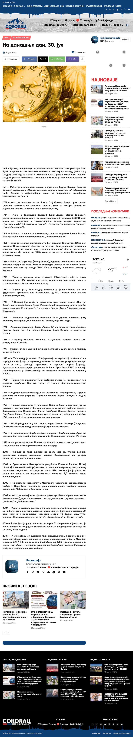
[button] (127, 25)
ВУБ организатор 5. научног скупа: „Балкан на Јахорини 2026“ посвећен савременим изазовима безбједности (44, 618)
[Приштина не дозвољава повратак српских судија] (97, 165)
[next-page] (8, 633)
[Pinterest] (43, 572)
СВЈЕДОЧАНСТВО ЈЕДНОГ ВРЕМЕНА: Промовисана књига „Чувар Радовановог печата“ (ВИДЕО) (116, 697)
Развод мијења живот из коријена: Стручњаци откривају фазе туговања (117, 190)
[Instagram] (110, 10)
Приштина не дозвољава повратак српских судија (117, 163)
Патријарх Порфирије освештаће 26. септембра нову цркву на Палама (15, 615)
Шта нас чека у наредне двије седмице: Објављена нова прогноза (117, 149)
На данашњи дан (21, 38)
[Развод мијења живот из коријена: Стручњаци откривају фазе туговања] (97, 191)
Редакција (33, 560)
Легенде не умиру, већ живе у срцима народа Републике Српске (116, 176)
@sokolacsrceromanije (110, 38)
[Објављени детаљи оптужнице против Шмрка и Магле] (73, 600)
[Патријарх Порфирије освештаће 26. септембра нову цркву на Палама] (16, 600)
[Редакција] (14, 566)
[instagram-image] (97, 52)
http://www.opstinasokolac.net (41, 564)
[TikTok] (121, 10)
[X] (125, 10)
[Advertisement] (44, 146)
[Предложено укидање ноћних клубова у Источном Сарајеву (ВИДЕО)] (52, 680)
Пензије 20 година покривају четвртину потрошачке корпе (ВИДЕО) (115, 134)
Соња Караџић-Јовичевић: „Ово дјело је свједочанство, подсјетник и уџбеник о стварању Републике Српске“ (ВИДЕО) (117, 681)
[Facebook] (106, 10)
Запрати (125, 39)
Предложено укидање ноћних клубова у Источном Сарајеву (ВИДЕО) (73, 679)
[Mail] (38, 572)
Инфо (6, 38)
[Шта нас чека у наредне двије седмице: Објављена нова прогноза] (97, 149)
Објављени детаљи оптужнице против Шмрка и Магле (70, 614)
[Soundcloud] (113, 10)
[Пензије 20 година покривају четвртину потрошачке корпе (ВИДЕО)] (97, 134)
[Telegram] (117, 10)
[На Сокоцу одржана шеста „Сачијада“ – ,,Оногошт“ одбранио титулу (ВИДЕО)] (96, 668)
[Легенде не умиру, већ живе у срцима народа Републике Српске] (97, 177)
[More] (82, 59)
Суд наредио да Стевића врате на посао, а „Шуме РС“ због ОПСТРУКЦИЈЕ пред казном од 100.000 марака (73, 693)
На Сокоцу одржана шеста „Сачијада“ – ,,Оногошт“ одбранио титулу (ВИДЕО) (116, 667)
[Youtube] (128, 10)
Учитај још (109, 201)
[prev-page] (4, 633)
